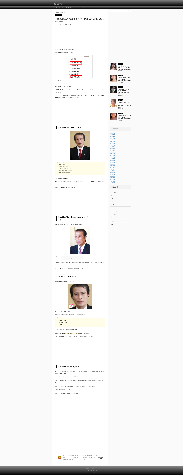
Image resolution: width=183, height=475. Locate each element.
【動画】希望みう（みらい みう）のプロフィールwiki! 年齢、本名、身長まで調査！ (124, 67)
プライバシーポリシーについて (80, 7)
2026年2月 (112, 143)
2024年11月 (112, 169)
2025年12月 (112, 146)
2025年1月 (112, 165)
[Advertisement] (80, 37)
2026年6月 (112, 136)
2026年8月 (112, 133)
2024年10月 (112, 170)
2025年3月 (112, 162)
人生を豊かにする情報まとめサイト (91, 468)
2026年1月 (112, 145)
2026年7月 (112, 134)
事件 (112, 217)
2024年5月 (112, 176)
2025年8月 (112, 153)
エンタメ (113, 195)
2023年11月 (112, 182)
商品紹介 (113, 221)
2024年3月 (112, 179)
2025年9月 (112, 152)
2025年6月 (112, 157)
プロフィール (114, 211)
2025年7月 (112, 155)
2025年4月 (112, 160)
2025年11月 (112, 148)
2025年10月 (112, 150)
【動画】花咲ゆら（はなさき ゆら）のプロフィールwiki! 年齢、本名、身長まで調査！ (124, 117)
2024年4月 (112, 177)
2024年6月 (112, 174)
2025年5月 (112, 158)
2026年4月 (112, 140)
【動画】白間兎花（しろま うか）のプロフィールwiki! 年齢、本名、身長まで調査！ (124, 79)
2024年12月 (112, 167)
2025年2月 (112, 164)
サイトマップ (68, 7)
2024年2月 (112, 181)
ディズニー (113, 204)
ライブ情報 (113, 214)
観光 (112, 224)
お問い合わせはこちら (58, 7)
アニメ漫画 (113, 192)
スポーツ (113, 201)
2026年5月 (112, 138)
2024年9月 (112, 172)
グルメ (112, 198)
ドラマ (112, 208)
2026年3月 (112, 141)
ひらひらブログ (57, 4)
